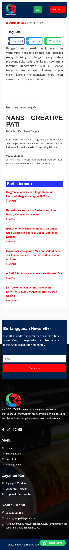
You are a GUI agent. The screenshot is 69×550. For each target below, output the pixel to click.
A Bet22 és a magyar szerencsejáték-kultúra (34, 273)
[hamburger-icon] (38, 9)
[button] (16, 41)
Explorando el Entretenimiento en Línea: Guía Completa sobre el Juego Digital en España (32, 232)
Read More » (12, 201)
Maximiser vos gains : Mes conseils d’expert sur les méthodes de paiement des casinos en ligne (34, 255)
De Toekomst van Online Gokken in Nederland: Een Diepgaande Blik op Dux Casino (31, 291)
